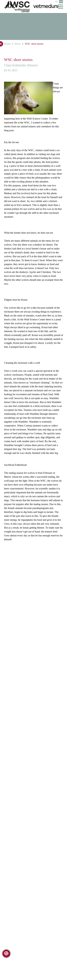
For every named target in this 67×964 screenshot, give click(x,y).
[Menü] (60, 6)
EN (61, 1)
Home (7, 43)
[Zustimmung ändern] (6, 953)
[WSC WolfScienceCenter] (17, 6)
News (17, 43)
